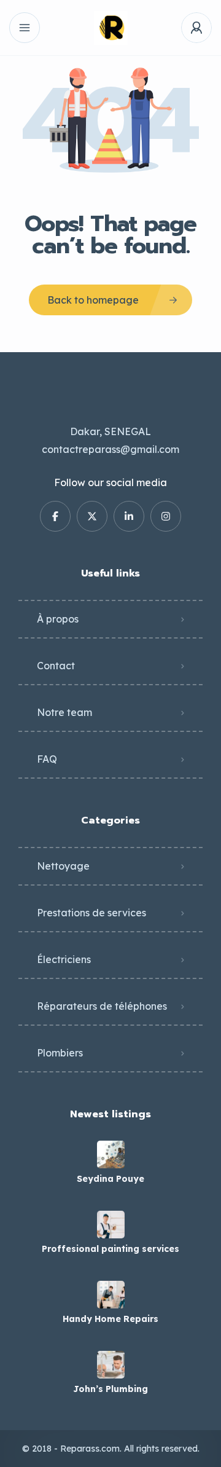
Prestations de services (91, 913)
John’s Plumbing (110, 1389)
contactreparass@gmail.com (110, 449)
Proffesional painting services (110, 1249)
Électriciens (64, 959)
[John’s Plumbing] (111, 1365)
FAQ (47, 759)
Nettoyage (63, 866)
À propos (58, 619)
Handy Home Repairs (110, 1319)
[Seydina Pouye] (111, 1154)
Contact (56, 665)
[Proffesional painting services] (111, 1224)
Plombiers (60, 1053)
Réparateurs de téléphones (102, 1006)
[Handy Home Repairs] (111, 1294)
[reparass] (111, 28)
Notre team (64, 712)
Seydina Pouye (110, 1178)
